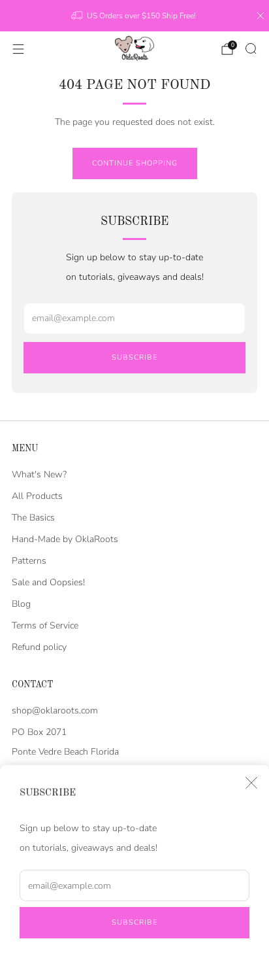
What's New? (39, 474)
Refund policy (39, 647)
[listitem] (134, 15)
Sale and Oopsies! (48, 582)
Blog (21, 604)
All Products (37, 496)
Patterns (29, 561)
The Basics (33, 517)
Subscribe (134, 922)
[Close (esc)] (251, 782)
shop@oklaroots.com (55, 710)
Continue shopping (135, 163)
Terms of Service (45, 625)
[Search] (250, 48)
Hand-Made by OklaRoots (65, 539)
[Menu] (18, 49)
